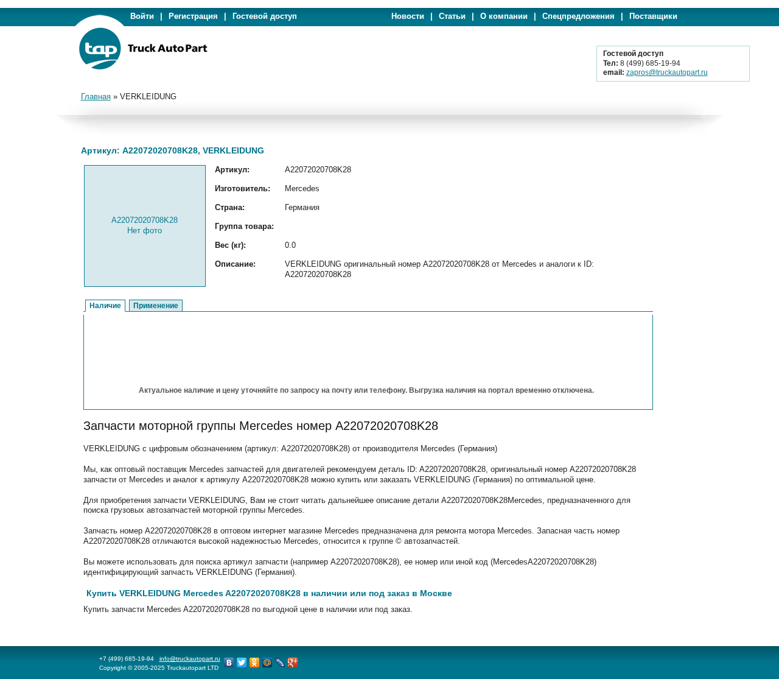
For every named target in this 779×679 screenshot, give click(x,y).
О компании (504, 16)
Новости (407, 16)
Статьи (452, 16)
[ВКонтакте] (229, 662)
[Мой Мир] (267, 662)
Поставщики (653, 16)
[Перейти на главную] (143, 67)
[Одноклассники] (254, 662)
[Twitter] (242, 662)
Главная (96, 96)
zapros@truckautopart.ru (667, 72)
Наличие (105, 305)
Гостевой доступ (264, 16)
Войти (142, 16)
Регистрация (193, 16)
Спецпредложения (578, 16)
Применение (155, 305)
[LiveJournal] (280, 662)
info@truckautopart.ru (189, 658)
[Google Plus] (293, 662)
